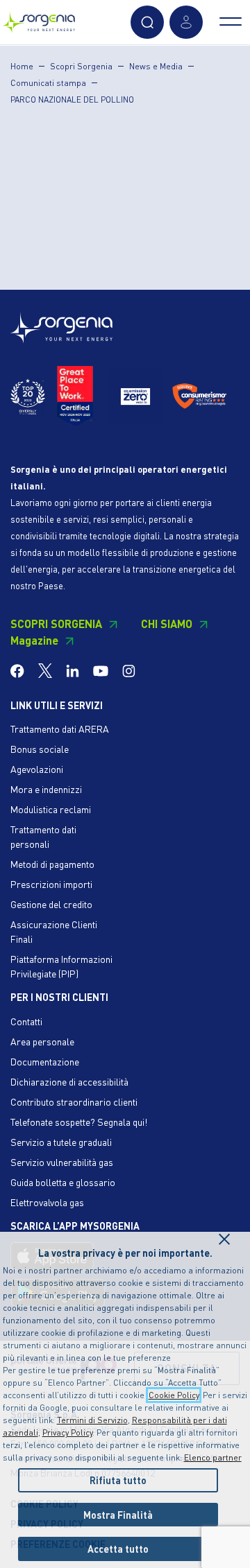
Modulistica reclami (50, 809)
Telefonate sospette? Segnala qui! (78, 1121)
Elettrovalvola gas (47, 1202)
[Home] (39, 19)
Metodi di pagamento (52, 863)
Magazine (34, 640)
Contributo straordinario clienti (74, 1101)
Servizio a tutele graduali (61, 1141)
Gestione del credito (51, 904)
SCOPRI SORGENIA (56, 623)
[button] (147, 22)
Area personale (42, 1041)
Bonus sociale (39, 748)
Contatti (26, 1021)
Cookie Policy (174, 1395)
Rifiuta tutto (118, 1480)
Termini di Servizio (92, 1420)
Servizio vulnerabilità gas (61, 1162)
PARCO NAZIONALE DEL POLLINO (72, 99)
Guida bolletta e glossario (62, 1182)
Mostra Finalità (118, 1514)
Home (21, 66)
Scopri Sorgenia (81, 66)
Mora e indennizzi (46, 789)
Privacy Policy (67, 1432)
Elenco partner (213, 1457)
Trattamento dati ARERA (59, 728)
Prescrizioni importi (51, 884)
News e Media (156, 66)
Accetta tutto (118, 1548)
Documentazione (44, 1061)
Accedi (186, 22)
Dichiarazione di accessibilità (69, 1081)
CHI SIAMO (166, 623)
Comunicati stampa (48, 83)
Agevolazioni (36, 769)
